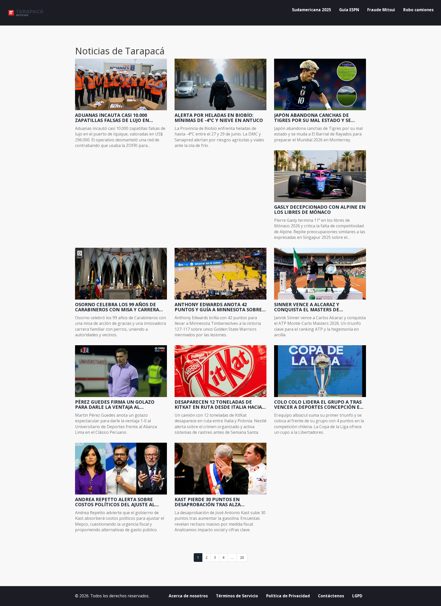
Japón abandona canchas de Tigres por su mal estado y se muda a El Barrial (312, 118)
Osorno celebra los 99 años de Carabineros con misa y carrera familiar (117, 307)
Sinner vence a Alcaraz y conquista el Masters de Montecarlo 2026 (306, 307)
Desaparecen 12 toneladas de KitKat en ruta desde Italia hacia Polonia (218, 405)
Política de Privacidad (288, 596)
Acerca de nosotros (188, 596)
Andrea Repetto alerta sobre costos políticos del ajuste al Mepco (115, 502)
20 (242, 557)
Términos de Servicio (237, 596)
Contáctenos (331, 596)
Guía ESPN (349, 10)
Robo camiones (418, 10)
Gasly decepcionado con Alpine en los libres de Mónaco (319, 210)
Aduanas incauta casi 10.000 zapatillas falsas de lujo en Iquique (112, 118)
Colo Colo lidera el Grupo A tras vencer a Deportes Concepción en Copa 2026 (318, 405)
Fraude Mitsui (381, 10)
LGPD (357, 596)
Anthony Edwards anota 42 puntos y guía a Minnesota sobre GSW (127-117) (218, 307)
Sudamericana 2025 (311, 10)
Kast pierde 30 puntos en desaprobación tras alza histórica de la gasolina (208, 502)
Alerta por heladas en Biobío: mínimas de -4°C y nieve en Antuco (219, 118)
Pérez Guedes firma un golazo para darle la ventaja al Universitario (114, 405)
